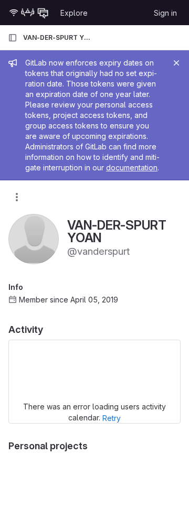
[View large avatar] (33, 238)
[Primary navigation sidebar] (12, 37)
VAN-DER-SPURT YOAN (56, 37)
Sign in (165, 12)
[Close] (176, 63)
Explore (74, 12)
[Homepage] (29, 12)
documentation (132, 167)
